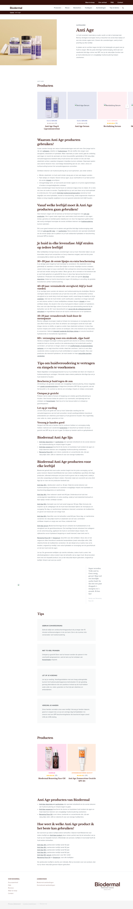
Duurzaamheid (13, 882)
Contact (120, 2)
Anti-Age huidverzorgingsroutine (68, 193)
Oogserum (56, 538)
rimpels (48, 180)
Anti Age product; (56, 835)
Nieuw (67, 8)
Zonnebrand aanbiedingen (46, 885)
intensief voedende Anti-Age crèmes (66, 331)
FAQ (112, 2)
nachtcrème (62, 231)
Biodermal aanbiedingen (45, 882)
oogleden (40, 299)
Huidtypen (88, 8)
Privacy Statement (14, 904)
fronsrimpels (50, 401)
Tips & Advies (114, 8)
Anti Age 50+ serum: (44, 855)
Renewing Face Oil (46, 452)
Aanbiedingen (101, 8)
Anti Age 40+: (42, 494)
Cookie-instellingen (29, 904)
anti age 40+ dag (49, 231)
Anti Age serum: (42, 526)
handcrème (63, 428)
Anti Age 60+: (42, 516)
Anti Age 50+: (42, 504)
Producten (57, 8)
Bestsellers (77, 8)
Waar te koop (89, 2)
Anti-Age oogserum (46, 447)
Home (12, 12)
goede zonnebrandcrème (49, 386)
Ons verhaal (102, 2)
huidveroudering (87, 221)
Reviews (11, 888)
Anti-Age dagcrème (46, 442)
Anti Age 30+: (42, 485)
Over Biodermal (14, 879)
